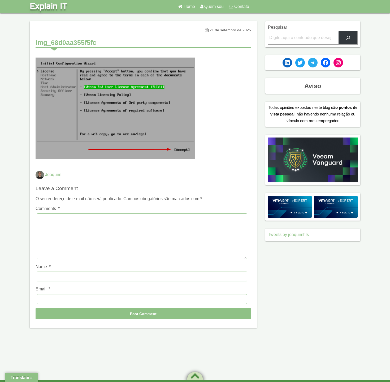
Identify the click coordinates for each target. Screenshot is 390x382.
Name (43, 266)
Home (189, 6)
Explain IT (48, 6)
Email (43, 289)
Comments (48, 208)
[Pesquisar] (348, 37)
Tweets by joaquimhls (288, 234)
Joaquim (53, 175)
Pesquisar (277, 27)
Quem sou (214, 6)
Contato (241, 6)
